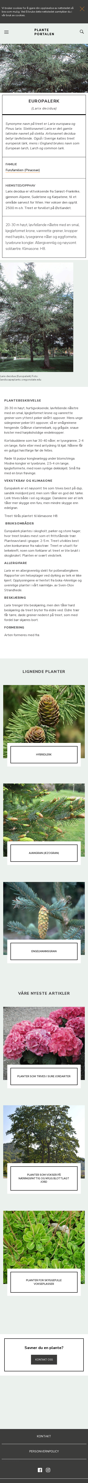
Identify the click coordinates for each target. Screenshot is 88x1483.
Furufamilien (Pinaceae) (23, 170)
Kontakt (44, 1436)
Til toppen (44, 1350)
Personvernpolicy (44, 1451)
